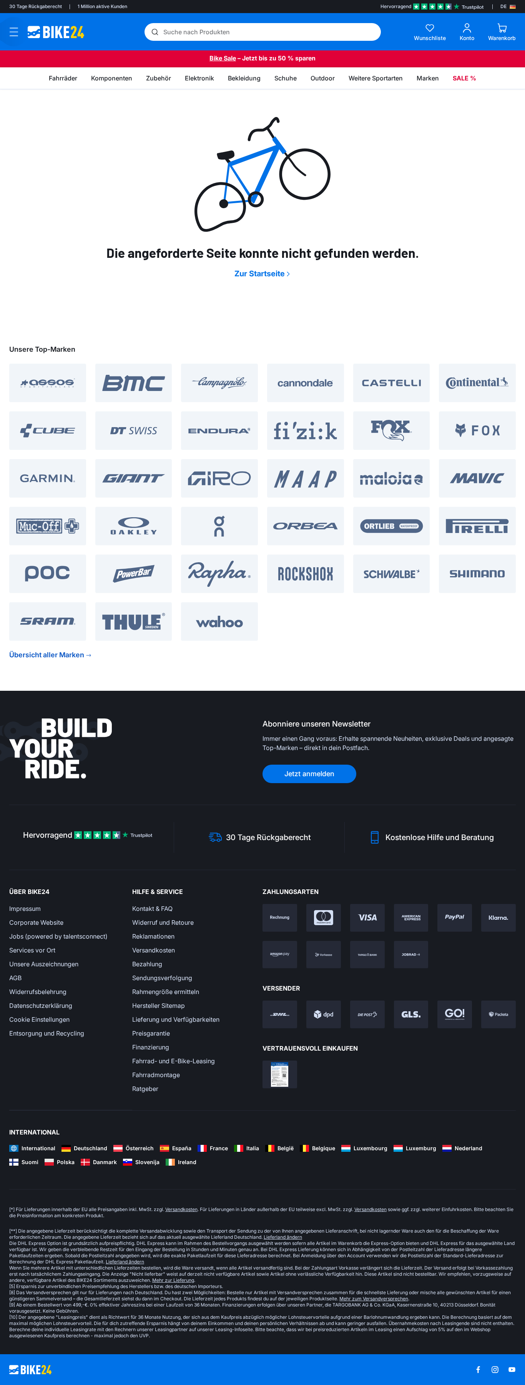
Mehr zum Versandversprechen (373, 1298)
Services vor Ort (32, 950)
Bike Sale (222, 58)
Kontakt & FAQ (152, 908)
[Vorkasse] (323, 955)
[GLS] (411, 1014)
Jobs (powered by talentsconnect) (58, 936)
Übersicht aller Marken (46, 655)
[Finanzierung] (367, 955)
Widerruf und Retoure (163, 922)
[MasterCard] (323, 918)
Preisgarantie (151, 1033)
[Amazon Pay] (279, 955)
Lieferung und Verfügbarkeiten (175, 1019)
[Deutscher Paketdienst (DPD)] (323, 1014)
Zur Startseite (259, 273)
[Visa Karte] (367, 918)
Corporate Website (36, 922)
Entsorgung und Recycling (46, 1033)
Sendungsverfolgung (162, 978)
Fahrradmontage (156, 1075)
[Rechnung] (279, 918)
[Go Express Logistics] (454, 1014)
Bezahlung (147, 964)
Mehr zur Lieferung (173, 1280)
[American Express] (411, 918)
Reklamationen (153, 936)
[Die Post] (367, 1014)
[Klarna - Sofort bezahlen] (498, 918)
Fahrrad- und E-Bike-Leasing (173, 1061)
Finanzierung (150, 1047)
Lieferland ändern (283, 1237)
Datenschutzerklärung (40, 1005)
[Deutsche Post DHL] (279, 1014)
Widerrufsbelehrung (37, 992)
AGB (15, 978)
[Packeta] (498, 1014)
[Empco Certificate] (279, 1074)
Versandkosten (153, 950)
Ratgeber (145, 1089)
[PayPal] (454, 918)
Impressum (25, 908)
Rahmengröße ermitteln (165, 992)
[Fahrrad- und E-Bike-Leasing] (411, 955)
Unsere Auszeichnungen (43, 964)
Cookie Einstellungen (39, 1019)
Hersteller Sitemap (158, 1005)
